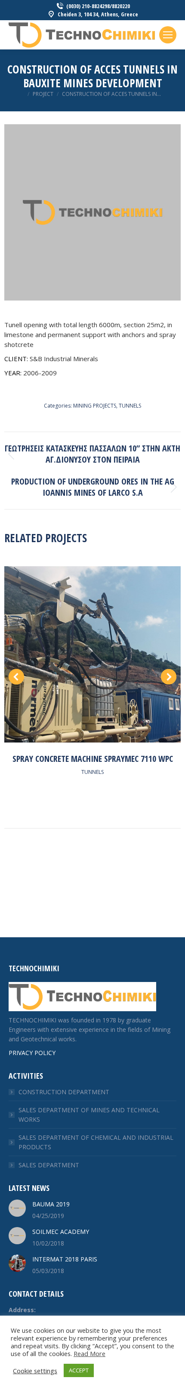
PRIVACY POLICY (32, 1053)
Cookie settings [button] (35, 1371)
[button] (16, 676)
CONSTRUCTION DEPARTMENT (63, 1092)
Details (92, 652)
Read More (89, 1353)
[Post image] (17, 1208)
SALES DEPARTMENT (48, 1165)
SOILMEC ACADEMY (60, 1231)
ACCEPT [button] (79, 1370)
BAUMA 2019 (51, 1204)
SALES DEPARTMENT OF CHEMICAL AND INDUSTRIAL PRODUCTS (95, 1142)
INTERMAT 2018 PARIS (64, 1259)
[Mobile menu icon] (167, 34)
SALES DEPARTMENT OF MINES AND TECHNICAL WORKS (89, 1114)
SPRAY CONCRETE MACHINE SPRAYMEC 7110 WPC (92, 758)
